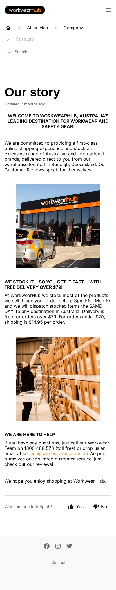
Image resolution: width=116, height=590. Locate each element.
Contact (58, 562)
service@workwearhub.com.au (55, 453)
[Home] (8, 28)
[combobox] (58, 51)
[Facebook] (46, 547)
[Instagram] (58, 547)
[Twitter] (69, 547)
